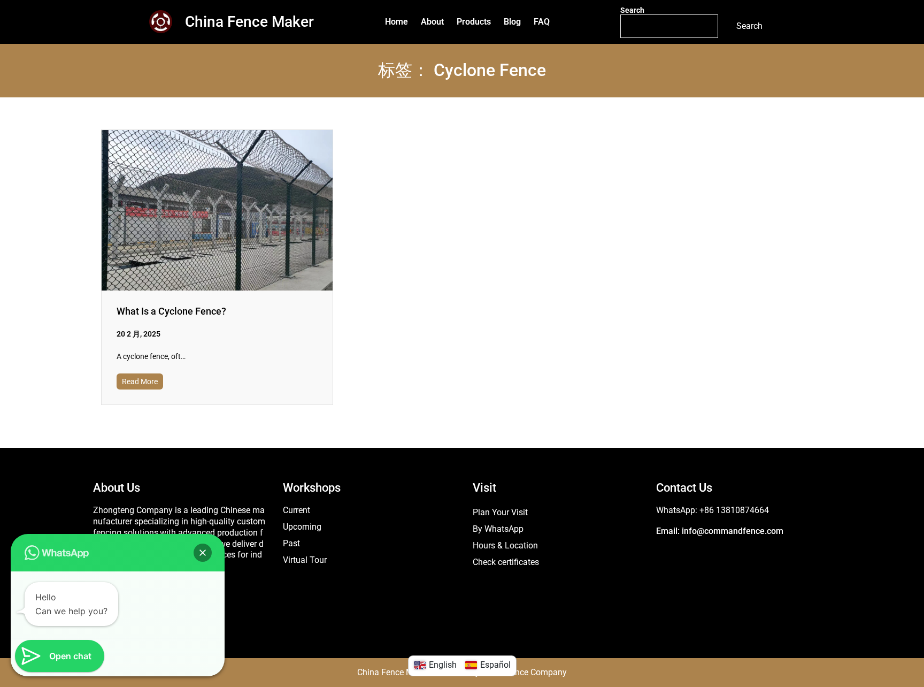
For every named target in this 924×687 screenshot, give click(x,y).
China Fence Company (524, 672)
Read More (140, 381)
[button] (203, 553)
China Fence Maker (249, 21)
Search (632, 10)
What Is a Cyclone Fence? (171, 311)
